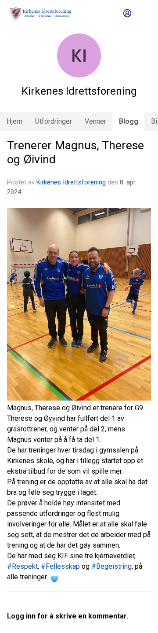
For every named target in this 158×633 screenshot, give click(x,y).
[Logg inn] (127, 13)
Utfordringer (53, 121)
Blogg (128, 121)
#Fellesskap (60, 566)
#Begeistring (111, 566)
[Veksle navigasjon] (143, 13)
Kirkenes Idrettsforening (71, 182)
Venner (95, 121)
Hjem (14, 121)
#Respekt (22, 566)
